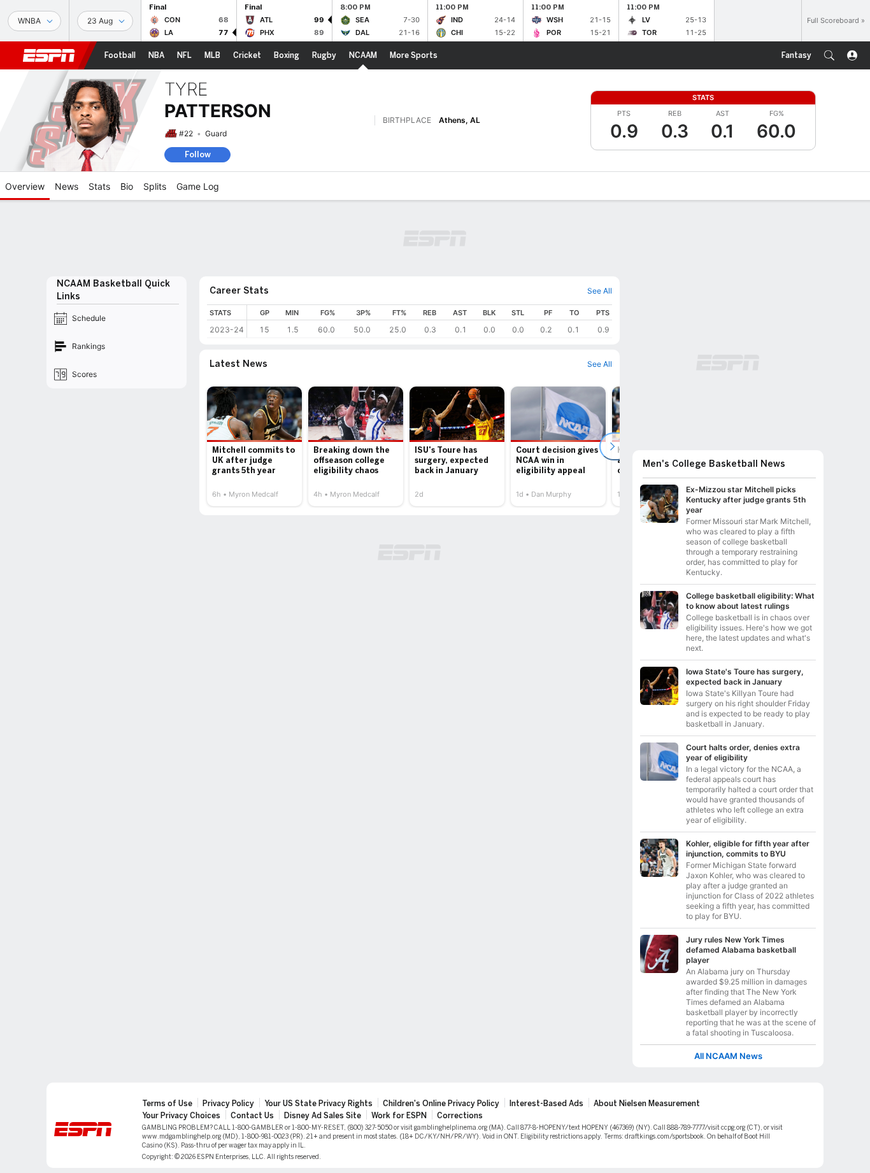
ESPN (49, 55)
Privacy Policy (228, 1103)
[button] (829, 55)
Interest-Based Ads (546, 1103)
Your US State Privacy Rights (318, 1103)
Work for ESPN (399, 1115)
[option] (254, 446)
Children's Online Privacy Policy (441, 1103)
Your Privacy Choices (181, 1115)
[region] (429, 321)
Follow (198, 154)
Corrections (460, 1115)
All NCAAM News (728, 1056)
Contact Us (252, 1115)
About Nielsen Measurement (647, 1103)
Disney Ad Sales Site (322, 1115)
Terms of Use (167, 1103)
